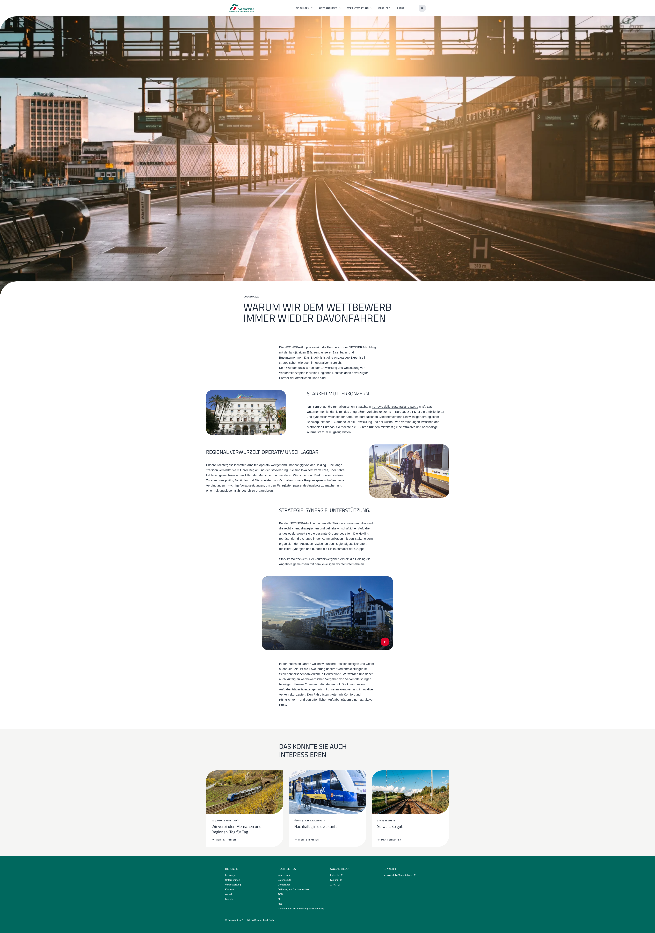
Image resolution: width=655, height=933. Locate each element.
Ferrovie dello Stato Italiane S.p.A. (395, 406)
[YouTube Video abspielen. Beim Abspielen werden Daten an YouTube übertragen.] (385, 642)
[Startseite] (241, 8)
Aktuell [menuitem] (402, 8)
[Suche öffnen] (422, 8)
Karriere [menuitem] (384, 8)
